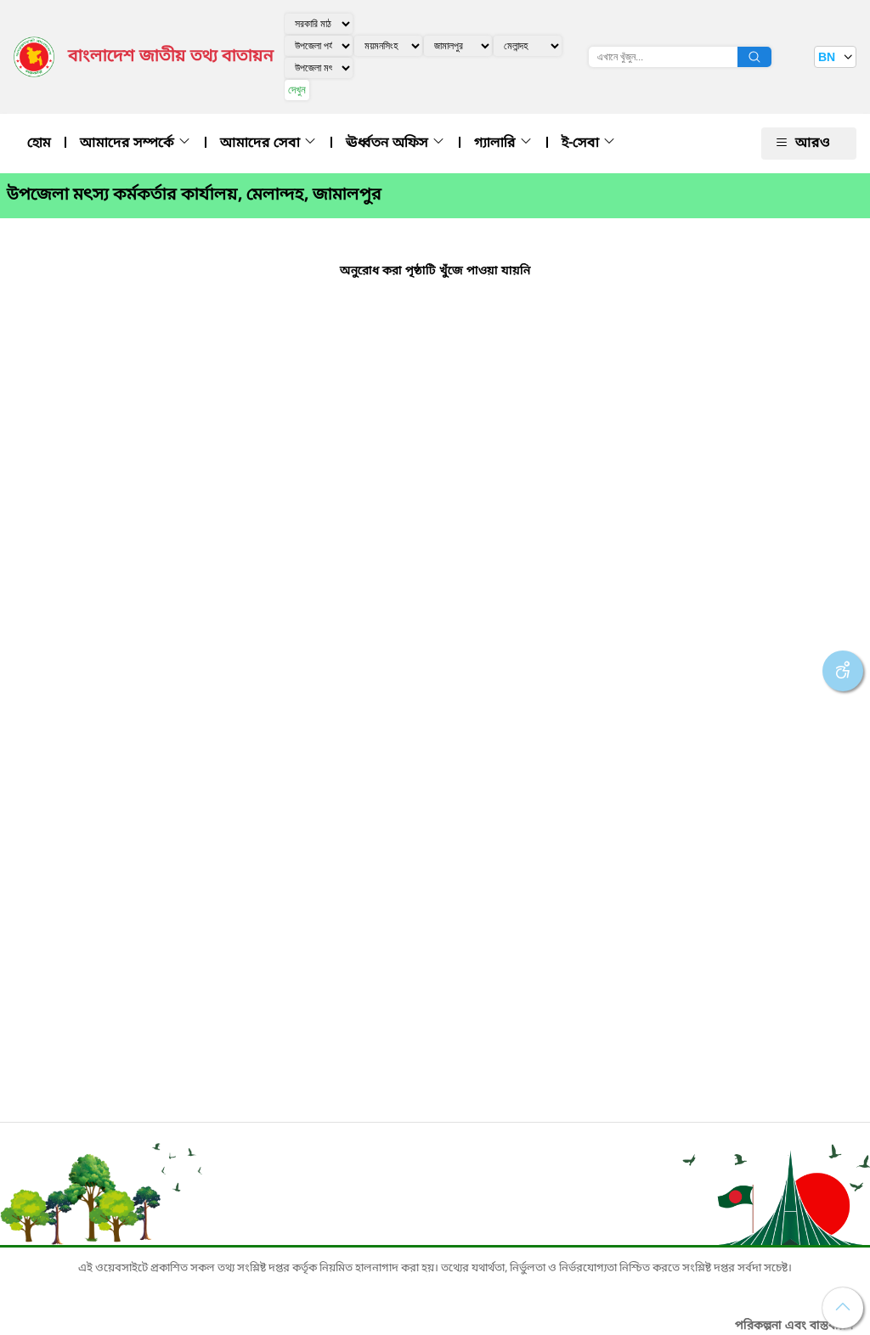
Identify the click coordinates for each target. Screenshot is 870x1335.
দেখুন (297, 89)
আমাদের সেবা (261, 143)
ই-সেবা (582, 143)
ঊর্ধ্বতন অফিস (389, 143)
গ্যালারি (496, 143)
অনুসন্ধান (754, 57)
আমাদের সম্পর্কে (129, 143)
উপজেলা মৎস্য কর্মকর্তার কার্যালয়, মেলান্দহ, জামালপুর (194, 195)
